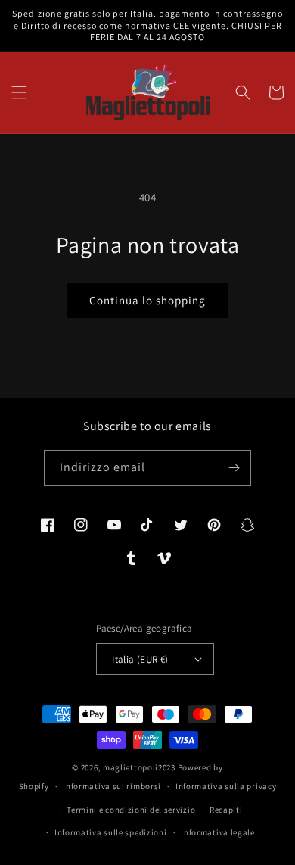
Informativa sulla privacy (226, 786)
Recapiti (226, 809)
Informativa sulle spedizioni (110, 832)
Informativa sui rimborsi (112, 786)
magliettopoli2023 (139, 767)
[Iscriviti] (233, 468)
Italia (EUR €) (140, 659)
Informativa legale (218, 832)
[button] (19, 92)
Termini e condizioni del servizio (131, 809)
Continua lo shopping (147, 300)
